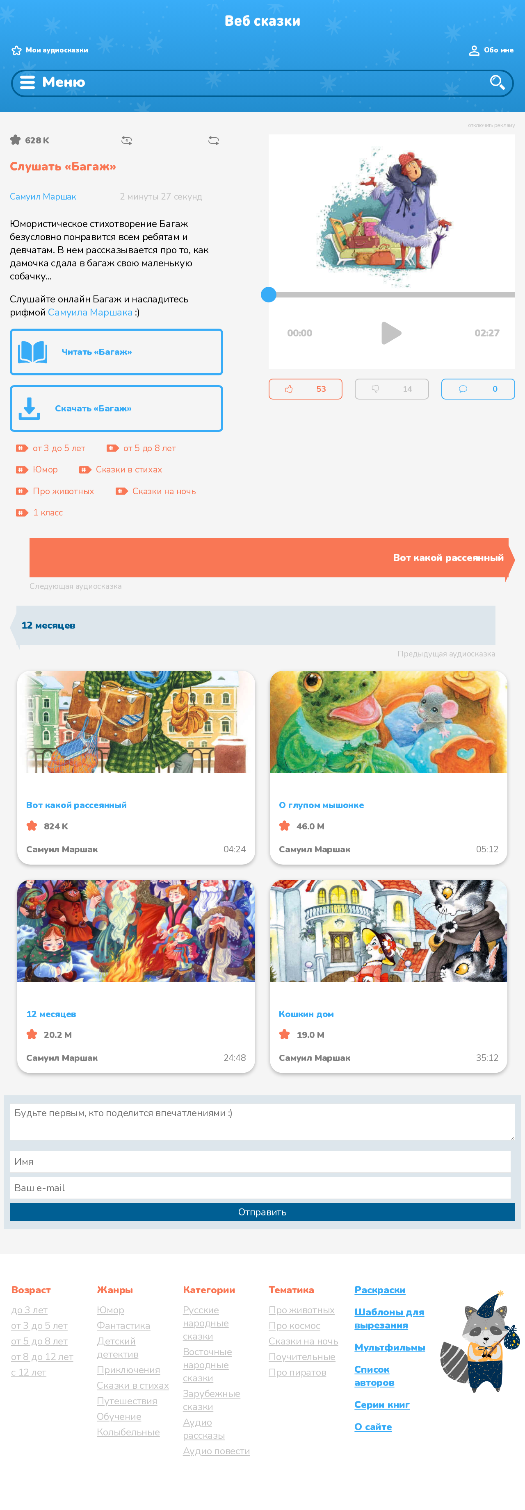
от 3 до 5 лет (39, 1325)
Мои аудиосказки (57, 50)
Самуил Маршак (43, 197)
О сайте (373, 1426)
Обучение (119, 1416)
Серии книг (382, 1404)
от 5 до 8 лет (39, 1341)
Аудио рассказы (204, 1429)
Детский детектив (117, 1348)
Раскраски (380, 1290)
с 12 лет (28, 1372)
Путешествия (127, 1401)
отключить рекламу (491, 125)
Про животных (302, 1310)
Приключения (128, 1369)
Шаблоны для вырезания (389, 1319)
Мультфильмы (389, 1347)
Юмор (110, 1310)
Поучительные (302, 1356)
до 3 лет (29, 1310)
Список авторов (374, 1376)
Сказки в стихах (133, 1385)
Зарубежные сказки (212, 1400)
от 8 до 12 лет (42, 1356)
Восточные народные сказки (207, 1365)
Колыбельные (128, 1432)
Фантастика (124, 1325)
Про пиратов (297, 1372)
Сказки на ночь (303, 1341)
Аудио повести (216, 1451)
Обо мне (499, 50)
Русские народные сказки (206, 1323)
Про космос (294, 1325)
